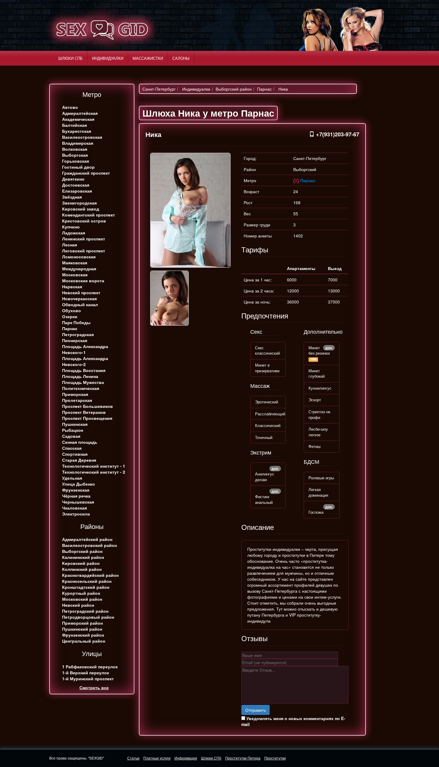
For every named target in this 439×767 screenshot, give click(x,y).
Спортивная (75, 454)
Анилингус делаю (264, 476)
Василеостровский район (89, 545)
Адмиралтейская (80, 113)
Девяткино (73, 179)
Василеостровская (82, 137)
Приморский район (82, 623)
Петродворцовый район (88, 617)
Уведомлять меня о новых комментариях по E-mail (293, 721)
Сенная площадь (79, 442)
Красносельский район (86, 581)
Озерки (69, 316)
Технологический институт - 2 (93, 472)
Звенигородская (79, 203)
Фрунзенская (75, 490)
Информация (185, 757)
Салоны (181, 58)
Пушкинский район (82, 629)
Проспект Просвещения (87, 418)
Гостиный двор (78, 167)
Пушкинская (75, 424)
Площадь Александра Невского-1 (85, 349)
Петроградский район (85, 611)
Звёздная (72, 197)
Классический (267, 425)
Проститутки (275, 757)
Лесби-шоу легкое (318, 431)
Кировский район (80, 563)
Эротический (266, 402)
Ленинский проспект (83, 239)
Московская (75, 274)
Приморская (75, 394)
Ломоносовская (79, 257)
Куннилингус (319, 388)
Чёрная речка (76, 496)
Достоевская (75, 185)
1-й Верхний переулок (85, 672)
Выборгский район (82, 551)
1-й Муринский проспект (88, 678)
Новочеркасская (79, 298)
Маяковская (74, 263)
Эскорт (314, 399)
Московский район (82, 599)
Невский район (78, 605)
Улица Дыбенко (78, 484)
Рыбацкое (72, 430)
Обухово (71, 310)
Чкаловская (74, 508)
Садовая (71, 436)
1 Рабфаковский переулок (90, 667)
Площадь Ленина (80, 376)
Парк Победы (76, 322)
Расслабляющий (270, 414)
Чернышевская (78, 502)
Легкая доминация (318, 492)
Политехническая (80, 388)
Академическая (78, 119)
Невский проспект (81, 292)
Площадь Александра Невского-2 (85, 361)
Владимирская (77, 143)
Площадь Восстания (83, 370)
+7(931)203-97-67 (336, 134)
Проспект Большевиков (87, 406)
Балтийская (74, 125)
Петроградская (78, 334)
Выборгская (75, 155)
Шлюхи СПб (70, 58)
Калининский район (83, 557)
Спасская (72, 448)
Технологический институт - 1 (93, 466)
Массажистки (148, 58)
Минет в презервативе (267, 367)
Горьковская (75, 161)
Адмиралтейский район (87, 539)
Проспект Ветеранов (84, 412)
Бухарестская (76, 131)
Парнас (69, 328)
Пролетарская (77, 400)
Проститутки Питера (242, 757)
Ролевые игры (321, 478)
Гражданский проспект (86, 173)
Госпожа (315, 512)
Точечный (263, 437)
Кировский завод (80, 209)
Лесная (69, 245)
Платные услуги (157, 757)
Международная (79, 269)
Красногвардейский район (90, 575)
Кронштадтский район (85, 587)
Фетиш (314, 446)
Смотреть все (94, 687)
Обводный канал (80, 304)
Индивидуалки (107, 58)
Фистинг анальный (264, 499)
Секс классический (267, 350)
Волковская (74, 149)
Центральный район (83, 641)
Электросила (76, 514)
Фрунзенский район (83, 635)
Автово (70, 107)
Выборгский (304, 169)
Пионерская (74, 340)
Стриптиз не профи (319, 414)
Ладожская (73, 233)
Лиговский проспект (83, 251)
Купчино (71, 227)
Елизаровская (77, 191)
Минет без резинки (319, 350)
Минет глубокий (316, 373)
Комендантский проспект (88, 215)
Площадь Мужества (83, 382)
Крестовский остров (84, 221)
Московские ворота (83, 280)
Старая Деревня (79, 460)
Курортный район (81, 593)
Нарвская (72, 286)
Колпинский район (82, 569)
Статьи (133, 757)
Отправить (255, 710)
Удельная (72, 478)
